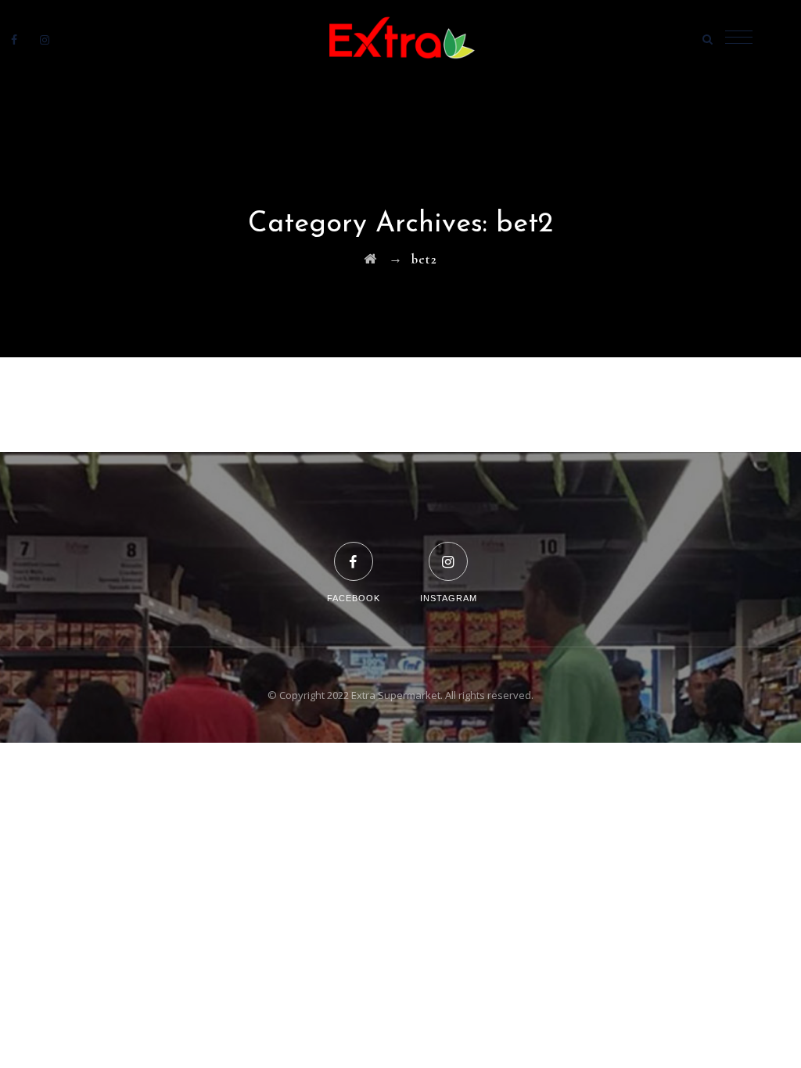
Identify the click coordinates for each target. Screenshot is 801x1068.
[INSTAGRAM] (448, 551)
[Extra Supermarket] (400, 39)
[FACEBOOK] (353, 551)
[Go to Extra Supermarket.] (370, 259)
